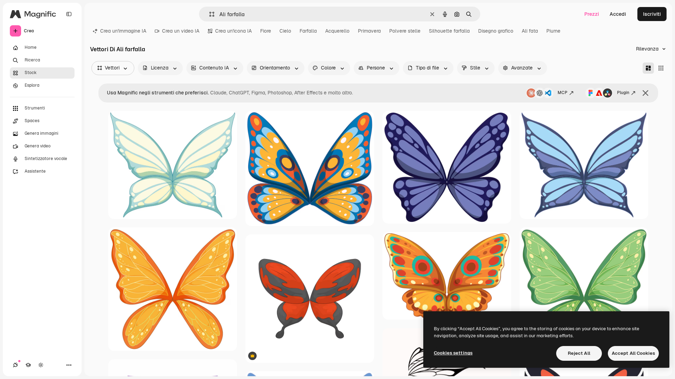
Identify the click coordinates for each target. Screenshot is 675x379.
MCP (562, 92)
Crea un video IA (180, 31)
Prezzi (591, 14)
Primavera (369, 31)
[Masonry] (648, 68)
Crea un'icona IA (233, 31)
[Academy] (28, 365)
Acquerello (337, 31)
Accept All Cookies (633, 353)
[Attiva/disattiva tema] (40, 365)
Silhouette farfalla (449, 31)
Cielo (285, 31)
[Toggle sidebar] (69, 14)
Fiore (265, 31)
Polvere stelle (404, 31)
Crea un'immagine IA (123, 31)
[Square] (661, 68)
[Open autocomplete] (209, 14)
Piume (553, 31)
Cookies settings (453, 353)
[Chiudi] (645, 93)
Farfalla (308, 31)
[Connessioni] (15, 365)
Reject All (579, 353)
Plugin (623, 92)
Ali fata (530, 31)
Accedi (618, 14)
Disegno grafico (495, 31)
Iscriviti (652, 14)
